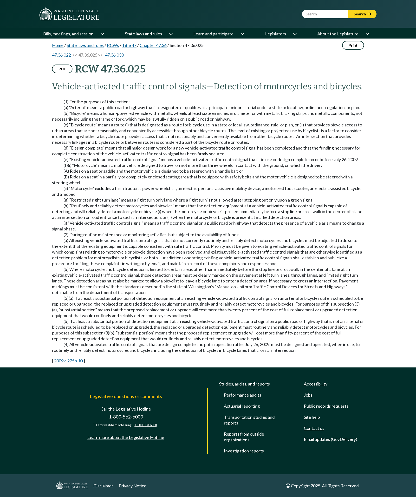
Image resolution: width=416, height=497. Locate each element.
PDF (62, 68)
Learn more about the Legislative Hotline (125, 437)
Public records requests (326, 406)
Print (353, 45)
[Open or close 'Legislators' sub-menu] (294, 34)
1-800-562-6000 (126, 416)
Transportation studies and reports (249, 419)
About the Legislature (337, 33)
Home (58, 45)
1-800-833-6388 (146, 425)
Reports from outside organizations (244, 436)
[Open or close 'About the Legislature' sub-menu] (367, 34)
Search (360, 14)
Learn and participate (213, 33)
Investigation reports (244, 450)
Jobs (308, 395)
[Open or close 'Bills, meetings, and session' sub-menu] (102, 34)
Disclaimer (103, 485)
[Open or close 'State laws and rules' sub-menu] (170, 34)
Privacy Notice (132, 485)
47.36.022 (61, 55)
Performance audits (242, 395)
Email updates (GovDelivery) (330, 439)
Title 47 (129, 45)
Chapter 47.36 (153, 45)
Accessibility (315, 383)
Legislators (275, 33)
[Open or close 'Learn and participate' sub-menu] (242, 34)
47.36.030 (114, 55)
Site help (312, 417)
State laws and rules (143, 33)
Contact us (314, 428)
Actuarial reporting (242, 406)
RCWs (113, 45)
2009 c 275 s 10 (68, 360)
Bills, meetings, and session (68, 33)
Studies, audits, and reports (244, 383)
